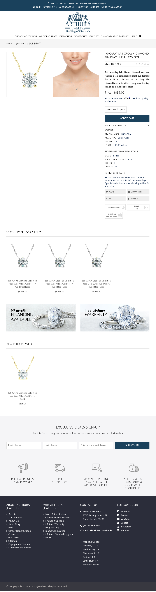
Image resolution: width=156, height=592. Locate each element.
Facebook (125, 511)
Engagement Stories (19, 544)
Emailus (136, 207)
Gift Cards (13, 537)
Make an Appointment (94, 3)
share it (134, 198)
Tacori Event (15, 517)
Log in (37, 7)
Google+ (125, 522)
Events (12, 514)
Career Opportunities (19, 530)
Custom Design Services (58, 517)
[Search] (140, 36)
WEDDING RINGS (48, 36)
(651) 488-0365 (91, 525)
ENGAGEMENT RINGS (26, 36)
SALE (134, 36)
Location (83, 7)
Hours (96, 7)
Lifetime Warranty (54, 524)
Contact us (13, 534)
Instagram (125, 526)
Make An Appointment (112, 215)
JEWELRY (93, 36)
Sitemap (12, 540)
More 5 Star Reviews (56, 514)
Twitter (124, 515)
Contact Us (68, 7)
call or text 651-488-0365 (64, 3)
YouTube (125, 518)
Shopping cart (112, 7)
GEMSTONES (80, 36)
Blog (10, 527)
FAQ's (48, 537)
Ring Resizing (52, 527)
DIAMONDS (65, 36)
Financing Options (54, 520)
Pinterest (125, 530)
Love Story (14, 524)
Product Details (115, 125)
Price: (108, 92)
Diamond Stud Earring (19, 547)
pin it (111, 198)
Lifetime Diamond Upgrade (59, 534)
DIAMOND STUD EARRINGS (115, 36)
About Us (13, 520)
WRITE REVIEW (114, 207)
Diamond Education (55, 530)
